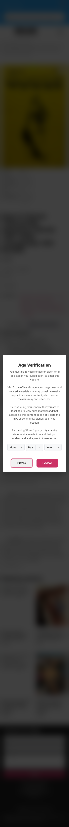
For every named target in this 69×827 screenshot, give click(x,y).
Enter (21, 463)
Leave (47, 463)
